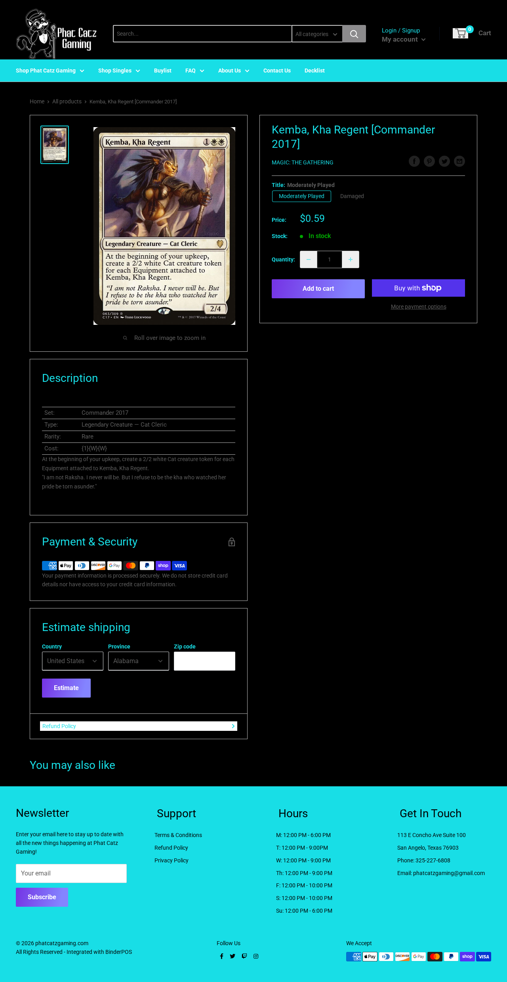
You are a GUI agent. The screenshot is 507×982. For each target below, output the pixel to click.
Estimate (66, 688)
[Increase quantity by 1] (350, 259)
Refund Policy (59, 726)
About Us (229, 70)
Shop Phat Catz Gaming (46, 70)
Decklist (315, 70)
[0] (460, 33)
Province (119, 646)
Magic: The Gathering (303, 162)
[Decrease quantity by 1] (308, 259)
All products (67, 101)
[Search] (354, 33)
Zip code (185, 646)
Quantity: (283, 259)
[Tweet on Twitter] (444, 161)
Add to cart (318, 288)
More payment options (418, 306)
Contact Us (277, 70)
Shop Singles (115, 70)
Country (52, 646)
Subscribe (42, 897)
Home (37, 101)
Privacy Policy (171, 860)
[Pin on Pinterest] (429, 161)
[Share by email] (459, 161)
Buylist (163, 70)
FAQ (190, 70)
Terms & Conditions (178, 835)
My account (400, 39)
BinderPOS (118, 952)
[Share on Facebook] (414, 161)
